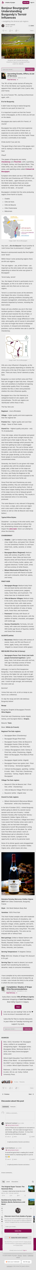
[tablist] (9, 1106)
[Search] (33, 1181)
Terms (25, 1255)
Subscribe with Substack (19, 1237)
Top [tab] (3, 1181)
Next (30, 1094)
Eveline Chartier (10, 24)
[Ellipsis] (33, 1123)
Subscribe (26, 2)
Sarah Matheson (10, 1148)
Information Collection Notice (23, 1243)
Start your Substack (13, 1262)
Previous (6, 1094)
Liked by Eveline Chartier (13, 1125)
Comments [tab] (5, 1106)
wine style (13, 529)
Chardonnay (5, 162)
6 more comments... (7, 1172)
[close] (31, 1208)
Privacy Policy (19, 1245)
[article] (18, 1191)
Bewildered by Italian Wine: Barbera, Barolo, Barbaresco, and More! (13, 1202)
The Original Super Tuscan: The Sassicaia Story (12, 1188)
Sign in (32, 2)
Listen (32, 25)
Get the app (26, 1262)
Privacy (20, 1255)
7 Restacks (22, 1082)
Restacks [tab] (12, 1106)
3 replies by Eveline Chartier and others (18, 1142)
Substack (9, 1266)
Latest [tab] (8, 1181)
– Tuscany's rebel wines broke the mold (13, 1191)
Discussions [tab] (15, 1181)
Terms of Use (27, 1241)
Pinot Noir (17, 162)
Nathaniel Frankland (11, 1123)
